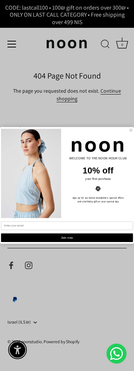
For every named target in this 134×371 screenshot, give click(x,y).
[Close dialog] (131, 130)
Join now (67, 237)
